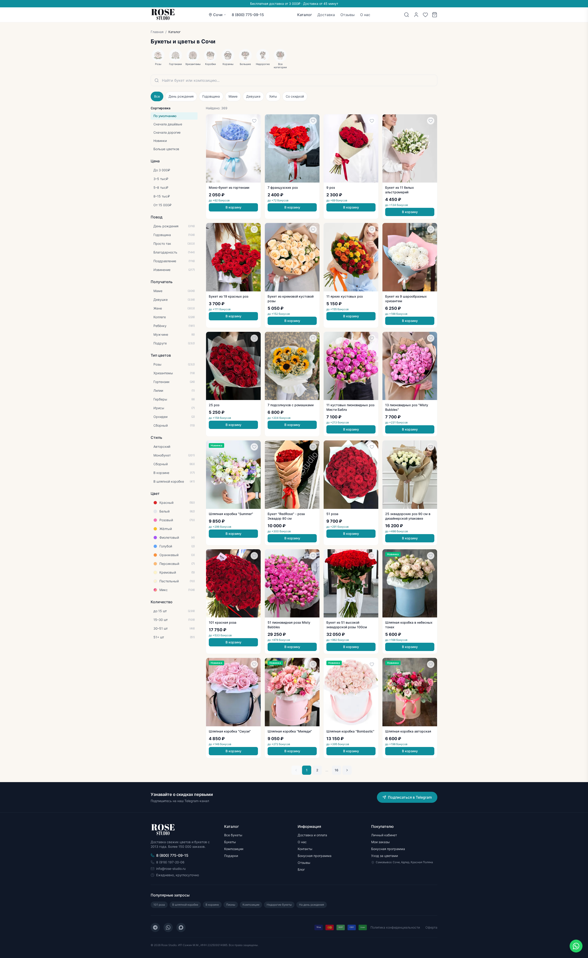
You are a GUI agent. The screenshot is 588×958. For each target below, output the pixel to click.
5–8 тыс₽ (160, 187)
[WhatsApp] (168, 927)
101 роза (159, 904)
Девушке (253, 96)
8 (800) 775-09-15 (248, 14)
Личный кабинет (384, 835)
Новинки (160, 141)
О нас (365, 14)
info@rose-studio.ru (171, 869)
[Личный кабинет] (416, 14)
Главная (157, 32)
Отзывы (347, 14)
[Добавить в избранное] (254, 120)
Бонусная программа (314, 856)
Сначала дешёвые (167, 124)
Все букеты (233, 835)
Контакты (305, 849)
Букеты (230, 842)
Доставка (326, 14)
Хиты (273, 96)
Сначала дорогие (167, 132)
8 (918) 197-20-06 (170, 862)
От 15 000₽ (162, 205)
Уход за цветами (384, 856)
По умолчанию (164, 116)
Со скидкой (295, 96)
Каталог (304, 14)
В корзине (212, 904)
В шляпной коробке (185, 904)
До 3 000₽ (161, 170)
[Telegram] (155, 927)
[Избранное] (425, 14)
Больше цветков (166, 149)
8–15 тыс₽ (161, 196)
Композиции (233, 849)
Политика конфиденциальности (395, 927)
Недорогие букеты (279, 904)
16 (336, 770)
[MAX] (181, 927)
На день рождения (311, 904)
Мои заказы (380, 842)
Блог (301, 869)
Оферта (431, 927)
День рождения (181, 96)
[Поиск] (406, 15)
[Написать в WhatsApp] (576, 946)
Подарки (231, 856)
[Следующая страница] (347, 770)
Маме (233, 96)
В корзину (233, 207)
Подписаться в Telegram (410, 797)
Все (157, 96)
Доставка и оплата (312, 835)
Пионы (230, 904)
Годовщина (211, 96)
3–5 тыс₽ (160, 179)
